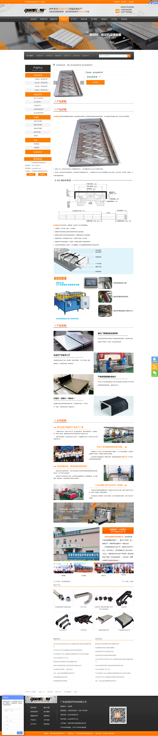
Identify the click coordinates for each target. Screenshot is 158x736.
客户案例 (94, 19)
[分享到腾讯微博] (92, 77)
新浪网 (33, 692)
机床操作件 (38, 152)
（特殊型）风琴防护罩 (41, 86)
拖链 (35, 140)
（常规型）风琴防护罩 (41, 79)
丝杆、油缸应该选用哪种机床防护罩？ (64, 673)
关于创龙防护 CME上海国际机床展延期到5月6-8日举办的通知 (71, 654)
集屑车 (36, 135)
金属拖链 (36, 147)
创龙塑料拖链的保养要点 (60, 681)
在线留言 (131, 2)
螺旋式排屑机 (38, 124)
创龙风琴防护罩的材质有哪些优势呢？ (106, 655)
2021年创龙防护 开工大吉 (60, 658)
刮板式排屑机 (38, 128)
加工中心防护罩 (38, 98)
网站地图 (116, 2)
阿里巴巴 (58, 692)
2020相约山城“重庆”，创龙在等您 (63, 669)
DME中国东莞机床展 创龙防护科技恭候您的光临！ (67, 665)
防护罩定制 (76, 55)
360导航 (50, 692)
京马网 (105, 733)
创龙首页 (34, 19)
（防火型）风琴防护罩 (41, 82)
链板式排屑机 (38, 121)
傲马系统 (111, 733)
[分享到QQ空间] (88, 77)
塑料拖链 (36, 144)
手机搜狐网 (67, 692)
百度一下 (41, 692)
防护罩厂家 (67, 55)
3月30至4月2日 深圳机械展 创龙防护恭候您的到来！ (68, 650)
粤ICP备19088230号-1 (57, 733)
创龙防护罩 (85, 55)
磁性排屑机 (37, 132)
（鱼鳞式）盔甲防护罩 (41, 90)
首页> (68, 65)
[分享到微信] (94, 77)
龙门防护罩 (37, 102)
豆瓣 (75, 692)
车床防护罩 (37, 105)
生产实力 (74, 19)
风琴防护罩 (43, 19)
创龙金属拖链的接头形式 (60, 677)
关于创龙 (114, 19)
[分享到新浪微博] (90, 77)
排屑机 (36, 117)
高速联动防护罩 (38, 109)
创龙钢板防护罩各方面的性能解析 (104, 647)
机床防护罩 (40, 55)
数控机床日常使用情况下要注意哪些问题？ (65, 661)
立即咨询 (31, 174)
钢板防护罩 (54, 19)
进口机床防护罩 (38, 113)
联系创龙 (124, 19)
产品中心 (64, 19)
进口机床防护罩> (76, 65)
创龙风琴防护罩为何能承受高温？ (104, 651)
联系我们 (124, 2)
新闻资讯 (104, 19)
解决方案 (84, 19)
